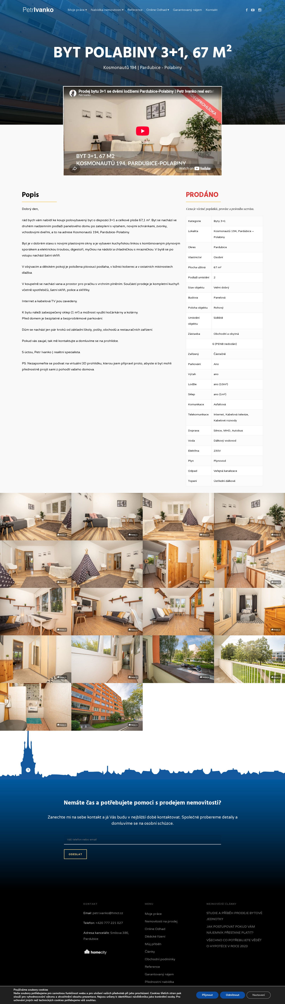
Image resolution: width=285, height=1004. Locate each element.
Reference (152, 967)
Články (150, 952)
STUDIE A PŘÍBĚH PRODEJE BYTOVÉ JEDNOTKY (234, 916)
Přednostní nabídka (159, 982)
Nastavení (258, 995)
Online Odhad (155, 929)
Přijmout (207, 995)
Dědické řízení (155, 936)
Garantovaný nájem (159, 974)
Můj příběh (153, 944)
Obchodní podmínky (160, 959)
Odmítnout (232, 995)
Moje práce (153, 914)
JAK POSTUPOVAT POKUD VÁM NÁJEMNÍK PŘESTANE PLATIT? (230, 930)
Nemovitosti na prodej (161, 921)
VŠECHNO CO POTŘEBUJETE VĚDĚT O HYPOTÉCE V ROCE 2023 (234, 943)
